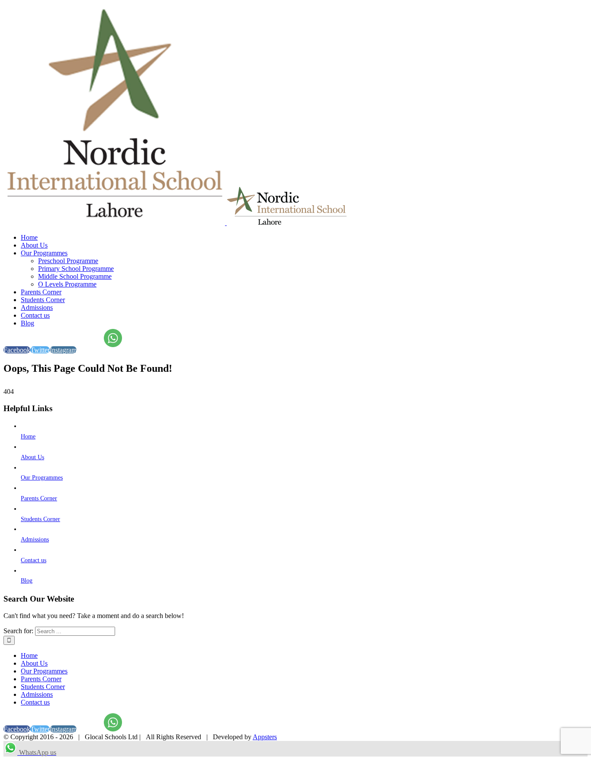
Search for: (18, 630)
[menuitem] (304, 238)
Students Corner (40, 519)
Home (28, 436)
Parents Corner (39, 498)
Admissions (35, 539)
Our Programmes (42, 477)
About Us (32, 457)
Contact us (33, 560)
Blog (26, 580)
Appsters (265, 737)
